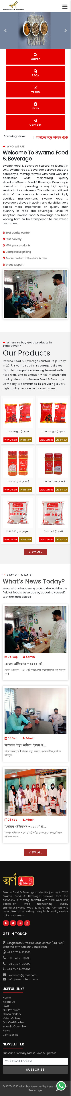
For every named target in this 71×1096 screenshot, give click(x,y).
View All (35, 552)
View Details (10, 439)
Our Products (11, 1010)
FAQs (35, 75)
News (35, 108)
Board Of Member (15, 1026)
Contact (35, 125)
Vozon (35, 92)
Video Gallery (12, 1018)
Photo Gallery (12, 1014)
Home (7, 997)
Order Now (25, 439)
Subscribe (35, 1069)
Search (36, 59)
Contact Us (10, 1035)
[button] (5, 30)
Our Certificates (14, 1022)
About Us (9, 1002)
